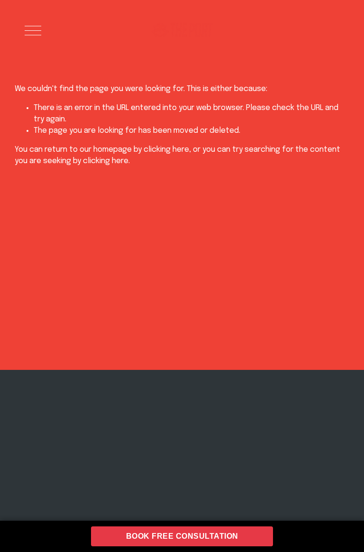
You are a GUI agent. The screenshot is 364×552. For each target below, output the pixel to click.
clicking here (166, 150)
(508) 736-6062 (91, 455)
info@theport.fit (100, 439)
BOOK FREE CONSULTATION (182, 536)
